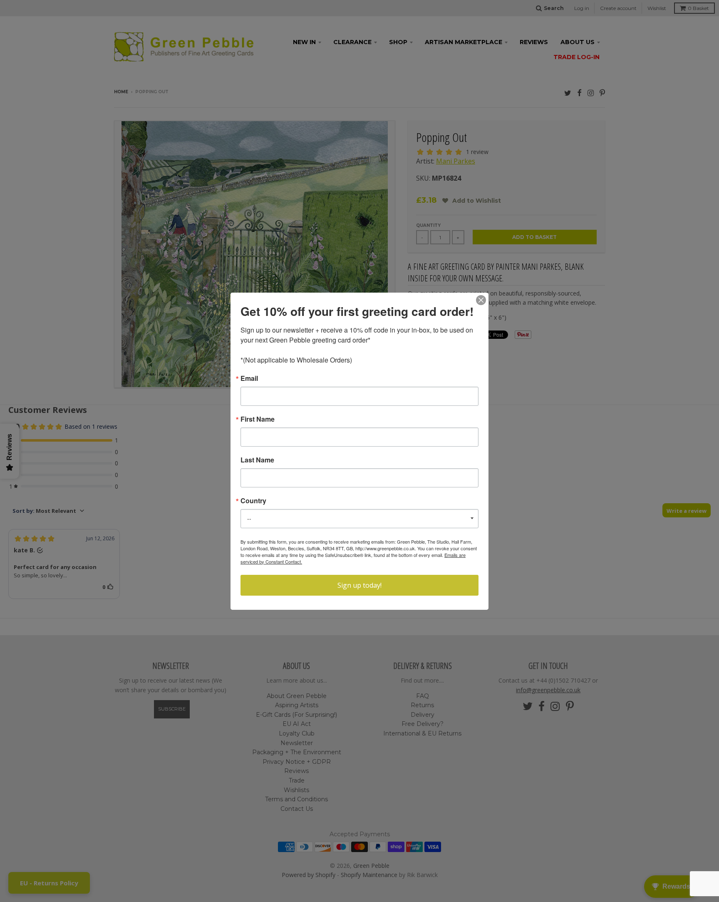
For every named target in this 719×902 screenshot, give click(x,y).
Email (249, 378)
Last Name (257, 460)
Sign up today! (359, 585)
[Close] (481, 300)
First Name (257, 419)
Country (253, 500)
